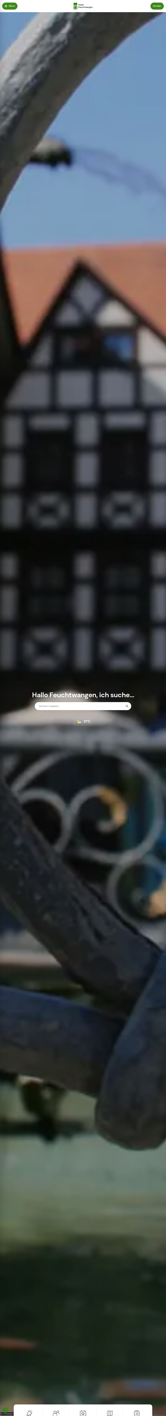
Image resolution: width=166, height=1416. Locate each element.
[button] (5, 1410)
